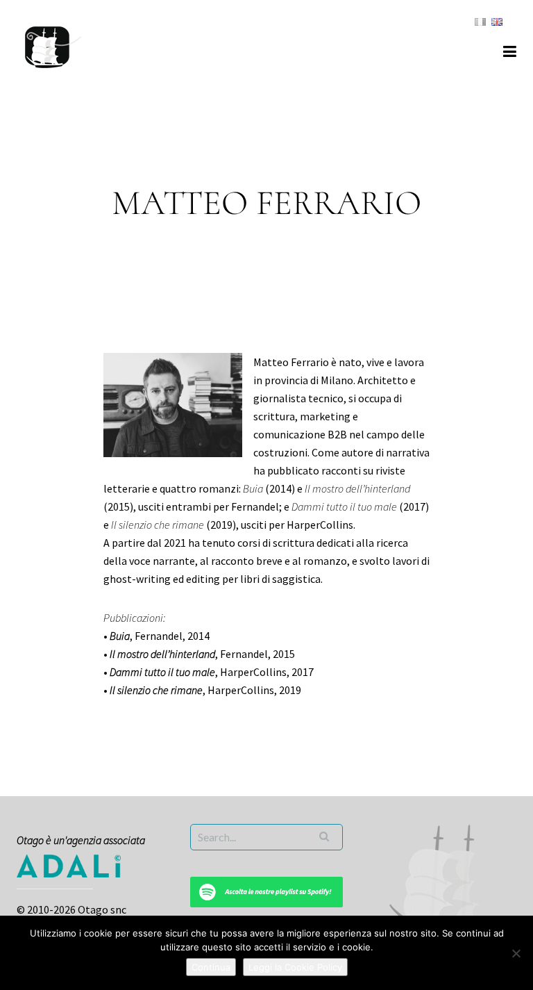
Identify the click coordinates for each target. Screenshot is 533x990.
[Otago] (53, 45)
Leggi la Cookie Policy (295, 967)
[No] (516, 953)
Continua (211, 967)
